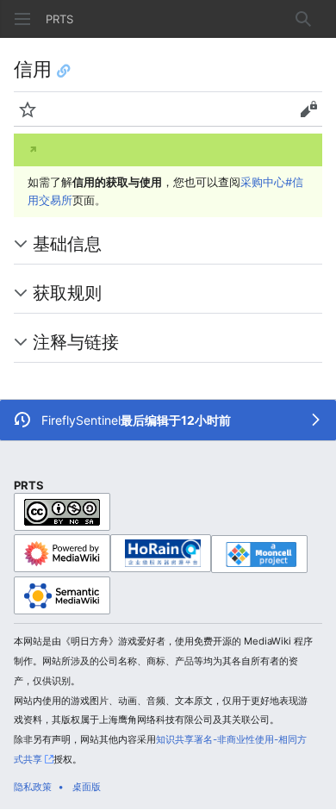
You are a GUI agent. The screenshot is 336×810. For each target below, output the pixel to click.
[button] (22, 19)
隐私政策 (33, 787)
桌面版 (86, 787)
